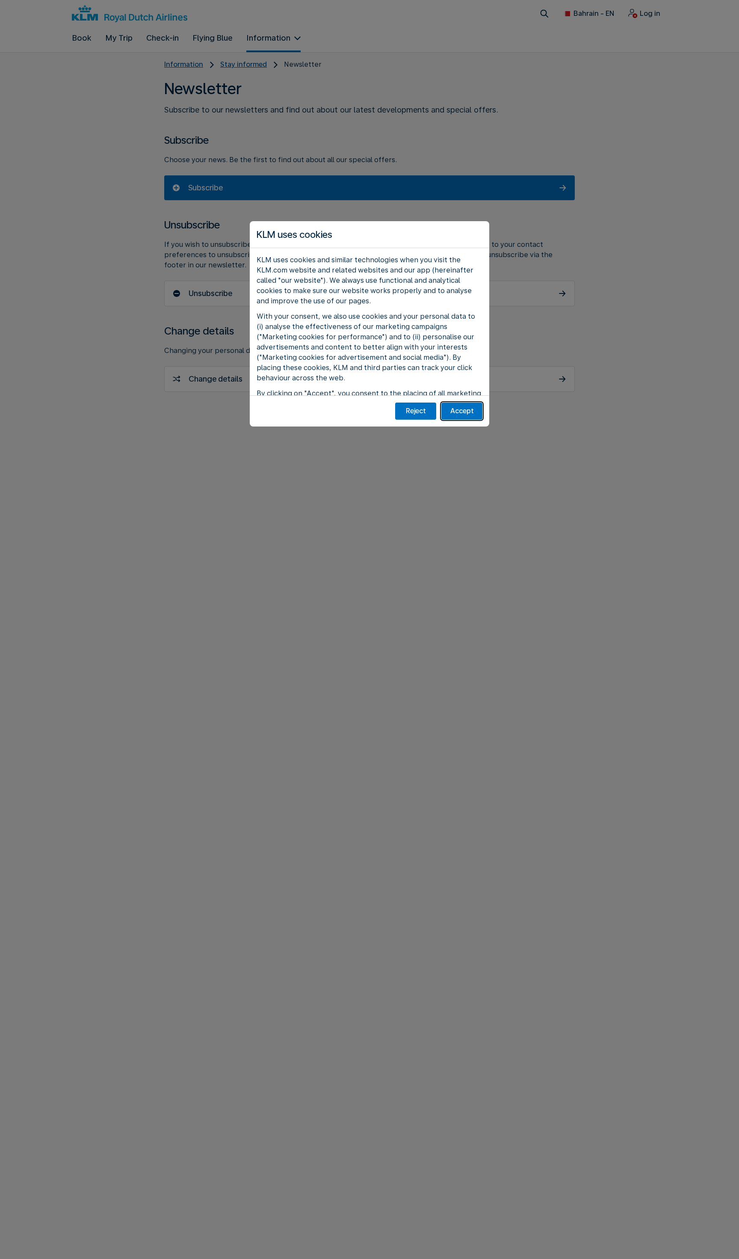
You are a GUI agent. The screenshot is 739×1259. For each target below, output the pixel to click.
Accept (462, 411)
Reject (416, 411)
